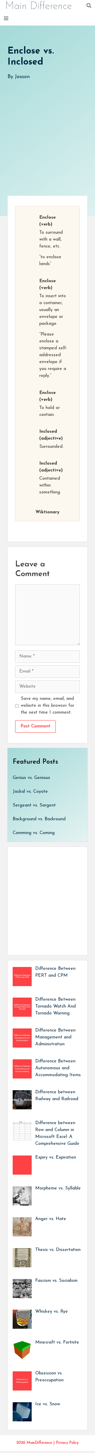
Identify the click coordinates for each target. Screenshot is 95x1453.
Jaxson (22, 76)
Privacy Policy (67, 1443)
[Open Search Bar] (89, 6)
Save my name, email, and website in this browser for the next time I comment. (47, 706)
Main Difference (38, 6)
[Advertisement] (47, 132)
